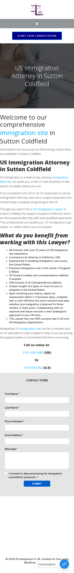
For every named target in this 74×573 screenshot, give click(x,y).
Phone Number (14, 421)
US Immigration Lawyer (48, 209)
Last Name (12, 407)
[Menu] (37, 23)
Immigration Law (30, 328)
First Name (12, 393)
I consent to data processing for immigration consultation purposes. (35, 475)
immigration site (24, 132)
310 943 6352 (33, 368)
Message (11, 448)
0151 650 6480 (33, 352)
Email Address (14, 435)
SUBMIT (37, 483)
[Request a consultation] (64, 564)
